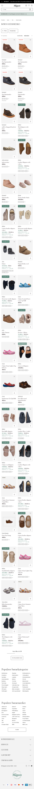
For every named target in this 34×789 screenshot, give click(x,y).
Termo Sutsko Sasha (23, 197)
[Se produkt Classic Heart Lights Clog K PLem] (9, 352)
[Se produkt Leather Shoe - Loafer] (25, 417)
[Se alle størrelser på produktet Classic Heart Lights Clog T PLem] (23, 577)
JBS (2, 720)
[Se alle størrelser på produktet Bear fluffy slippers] (7, 438)
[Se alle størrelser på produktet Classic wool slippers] (7, 471)
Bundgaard (4, 710)
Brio (3, 712)
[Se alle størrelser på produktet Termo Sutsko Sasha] (21, 202)
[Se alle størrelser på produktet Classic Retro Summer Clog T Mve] (23, 610)
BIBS (13, 724)
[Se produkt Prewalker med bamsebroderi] (25, 385)
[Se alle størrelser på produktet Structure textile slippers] (23, 235)
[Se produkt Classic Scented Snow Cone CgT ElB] (25, 285)
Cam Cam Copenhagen (18, 716)
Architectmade (26, 720)
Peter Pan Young (6, 535)
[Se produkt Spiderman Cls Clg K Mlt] (9, 385)
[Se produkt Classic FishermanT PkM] (25, 623)
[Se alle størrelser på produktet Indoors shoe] (5, 166)
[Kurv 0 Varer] (32, 6)
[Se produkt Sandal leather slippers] (9, 557)
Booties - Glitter (22, 332)
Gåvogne (4, 689)
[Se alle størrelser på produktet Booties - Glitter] (24, 339)
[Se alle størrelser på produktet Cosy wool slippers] (23, 370)
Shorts (24, 679)
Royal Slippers (5, 533)
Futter (3, 263)
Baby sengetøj (15, 689)
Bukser (14, 679)
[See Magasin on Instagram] (26, 766)
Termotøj (4, 683)
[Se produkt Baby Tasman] (9, 318)
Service (4, 744)
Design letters (26, 716)
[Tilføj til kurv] (14, 56)
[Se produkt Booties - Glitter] (25, 318)
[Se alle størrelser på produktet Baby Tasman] (5, 336)
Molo (24, 708)
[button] (26, 5)
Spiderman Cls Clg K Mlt (9, 398)
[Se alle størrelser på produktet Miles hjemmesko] (6, 608)
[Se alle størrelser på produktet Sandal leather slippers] (7, 577)
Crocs (19, 296)
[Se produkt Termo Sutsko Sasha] (25, 184)
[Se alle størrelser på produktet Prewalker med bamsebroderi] (21, 404)
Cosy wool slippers (23, 366)
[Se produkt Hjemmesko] (25, 80)
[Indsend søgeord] (3, 9)
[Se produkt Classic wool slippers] (9, 451)
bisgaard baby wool (23, 263)
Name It (14, 706)
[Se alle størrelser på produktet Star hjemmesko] (5, 66)
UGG (3, 330)
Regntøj (14, 673)
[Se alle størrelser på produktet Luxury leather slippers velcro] (7, 237)
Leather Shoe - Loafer (24, 431)
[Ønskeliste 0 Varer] (29, 6)
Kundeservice (7, 739)
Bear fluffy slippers (7, 431)
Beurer (14, 720)
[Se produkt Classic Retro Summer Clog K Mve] (9, 486)
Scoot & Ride (15, 722)
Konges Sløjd (5, 724)
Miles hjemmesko (7, 604)
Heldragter (4, 691)
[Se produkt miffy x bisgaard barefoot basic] (9, 113)
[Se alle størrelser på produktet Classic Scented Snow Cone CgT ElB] (23, 305)
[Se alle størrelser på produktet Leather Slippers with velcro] (23, 171)
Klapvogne (4, 687)
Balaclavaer (25, 681)
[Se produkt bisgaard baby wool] (25, 250)
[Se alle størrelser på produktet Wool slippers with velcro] (23, 135)
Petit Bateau (15, 710)
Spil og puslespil (16, 691)
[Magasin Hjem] (17, 6)
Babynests (25, 685)
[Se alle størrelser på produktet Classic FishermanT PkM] (23, 643)
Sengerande (15, 687)
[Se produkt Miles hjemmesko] (9, 590)
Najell (13, 712)
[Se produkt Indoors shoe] (9, 148)
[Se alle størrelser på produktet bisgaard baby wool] (21, 268)
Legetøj (14, 677)
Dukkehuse (4, 673)
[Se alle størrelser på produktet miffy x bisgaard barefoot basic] (5, 133)
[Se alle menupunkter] (2, 5)
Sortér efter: (20, 35)
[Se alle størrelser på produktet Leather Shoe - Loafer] (21, 438)
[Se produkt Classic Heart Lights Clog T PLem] (25, 557)
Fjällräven (4, 708)
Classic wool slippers (7, 464)
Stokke (24, 706)
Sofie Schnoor (5, 160)
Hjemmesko (21, 94)
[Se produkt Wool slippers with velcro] (25, 113)
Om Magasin (6, 760)
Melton (19, 124)
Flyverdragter (5, 685)
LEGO (24, 710)
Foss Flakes (25, 718)
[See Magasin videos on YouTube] (32, 766)
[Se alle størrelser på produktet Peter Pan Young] (6, 539)
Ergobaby (14, 708)
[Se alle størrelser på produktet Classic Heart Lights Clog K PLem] (7, 372)
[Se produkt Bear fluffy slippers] (9, 417)
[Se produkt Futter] (9, 250)
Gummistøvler (5, 679)
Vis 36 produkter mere (17, 657)
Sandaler (4, 677)
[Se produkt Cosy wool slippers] (25, 352)
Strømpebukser (26, 677)
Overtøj (14, 681)
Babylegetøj (26, 691)
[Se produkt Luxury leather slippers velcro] (9, 214)
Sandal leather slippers (8, 570)
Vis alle (17, 729)
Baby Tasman (5, 332)
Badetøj (4, 681)
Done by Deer (5, 714)
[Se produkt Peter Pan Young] (9, 521)
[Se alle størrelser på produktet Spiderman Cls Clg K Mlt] (7, 403)
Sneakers (4, 675)
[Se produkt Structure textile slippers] (25, 214)
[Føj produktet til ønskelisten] (14, 40)
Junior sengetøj (26, 689)
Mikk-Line (25, 724)
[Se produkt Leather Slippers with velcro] (25, 148)
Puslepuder (25, 687)
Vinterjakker (26, 675)
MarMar (24, 714)
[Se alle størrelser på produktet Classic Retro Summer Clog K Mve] (7, 506)
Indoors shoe (5, 162)
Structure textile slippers (25, 228)
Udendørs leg (15, 685)
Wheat (19, 195)
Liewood (4, 716)
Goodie (4, 750)
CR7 (3, 722)
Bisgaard (4, 59)
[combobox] (17, 9)
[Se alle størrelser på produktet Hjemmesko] (21, 98)
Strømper (14, 683)
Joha (3, 261)
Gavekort (5, 755)
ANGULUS (20, 396)
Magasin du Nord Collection (19, 714)
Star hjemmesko (6, 62)
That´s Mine (4, 602)
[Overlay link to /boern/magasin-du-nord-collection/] (17, 14)
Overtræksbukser (27, 683)
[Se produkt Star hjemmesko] (9, 48)
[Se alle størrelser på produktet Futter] (9, 271)
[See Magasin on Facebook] (29, 766)
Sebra (24, 722)
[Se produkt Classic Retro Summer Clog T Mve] (25, 590)
